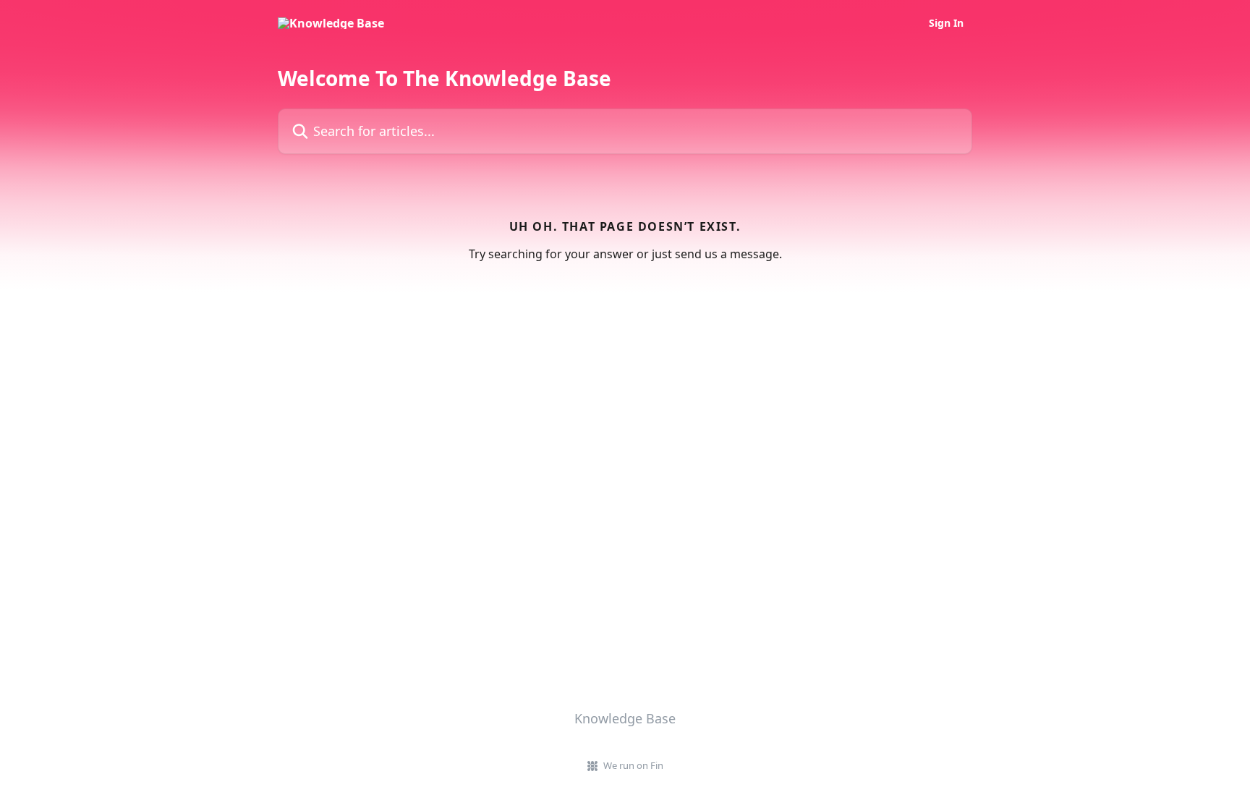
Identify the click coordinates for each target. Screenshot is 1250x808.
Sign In (946, 23)
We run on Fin (633, 765)
